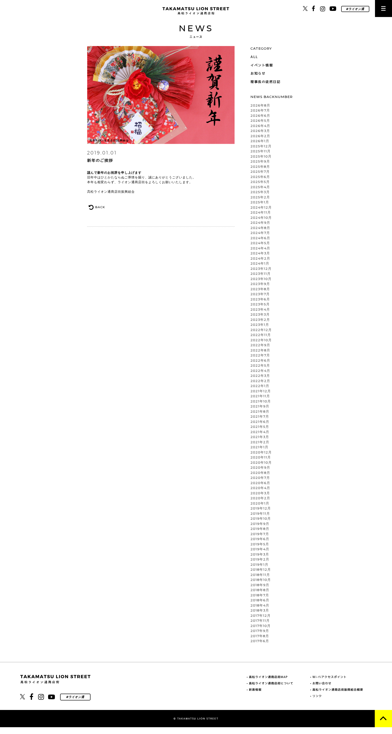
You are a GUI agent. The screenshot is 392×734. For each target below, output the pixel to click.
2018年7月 (259, 595)
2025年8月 (260, 166)
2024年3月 (260, 253)
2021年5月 (259, 426)
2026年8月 (260, 105)
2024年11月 (260, 212)
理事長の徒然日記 (265, 81)
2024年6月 (260, 238)
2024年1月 (259, 263)
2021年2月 (259, 442)
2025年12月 (261, 146)
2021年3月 (259, 437)
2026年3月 (260, 131)
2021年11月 (260, 396)
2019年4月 (259, 549)
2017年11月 (260, 620)
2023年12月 (261, 268)
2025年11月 (260, 151)
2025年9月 (260, 161)
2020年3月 (260, 493)
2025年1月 (259, 202)
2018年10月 (260, 580)
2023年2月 (260, 319)
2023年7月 (260, 294)
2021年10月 (260, 401)
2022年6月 (260, 360)
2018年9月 (259, 585)
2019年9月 (259, 524)
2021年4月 (259, 432)
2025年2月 (260, 197)
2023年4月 (260, 309)
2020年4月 (260, 488)
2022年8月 (260, 350)
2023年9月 (260, 284)
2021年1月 (259, 447)
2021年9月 (259, 406)
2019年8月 (259, 529)
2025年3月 (260, 192)
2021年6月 (259, 421)
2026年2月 (260, 136)
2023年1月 (259, 324)
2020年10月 (261, 462)
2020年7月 (260, 478)
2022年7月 (260, 355)
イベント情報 (261, 65)
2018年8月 (259, 590)
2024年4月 (260, 248)
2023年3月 (260, 314)
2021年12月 (260, 391)
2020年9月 (260, 467)
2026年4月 (260, 126)
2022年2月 (260, 381)
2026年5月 (260, 120)
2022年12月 (261, 330)
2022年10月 (261, 340)
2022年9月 (260, 345)
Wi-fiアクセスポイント (329, 677)
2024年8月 (260, 228)
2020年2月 (260, 498)
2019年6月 (259, 539)
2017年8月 (259, 636)
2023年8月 (260, 289)
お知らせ (257, 73)
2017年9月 (259, 631)
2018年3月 (259, 610)
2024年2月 (260, 258)
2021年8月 (259, 411)
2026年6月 (260, 115)
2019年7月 (259, 534)
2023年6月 (260, 299)
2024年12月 (261, 207)
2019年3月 (259, 554)
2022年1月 (259, 386)
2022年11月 (260, 335)
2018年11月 (260, 575)
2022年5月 (260, 365)
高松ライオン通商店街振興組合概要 (337, 690)
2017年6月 (259, 641)
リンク (317, 696)
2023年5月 (260, 304)
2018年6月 (259, 600)
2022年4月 (260, 370)
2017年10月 (260, 626)
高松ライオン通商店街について (271, 683)
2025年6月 (260, 177)
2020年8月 (260, 473)
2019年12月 (260, 508)
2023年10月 (261, 279)
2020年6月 (260, 483)
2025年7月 (260, 171)
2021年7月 (259, 416)
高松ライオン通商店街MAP (268, 677)
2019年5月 (259, 544)
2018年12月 (260, 569)
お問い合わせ (321, 683)
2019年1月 (259, 564)
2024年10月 (261, 217)
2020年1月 (259, 503)
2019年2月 (259, 559)
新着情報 (255, 690)
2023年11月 (260, 273)
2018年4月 (259, 605)
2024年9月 (260, 222)
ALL (254, 56)
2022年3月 (260, 375)
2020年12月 (261, 452)
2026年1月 (259, 141)
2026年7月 (260, 110)
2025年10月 (261, 156)
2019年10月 (260, 518)
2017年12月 (260, 615)
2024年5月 (260, 243)
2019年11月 (260, 513)
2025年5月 (260, 182)
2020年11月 (260, 457)
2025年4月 (260, 187)
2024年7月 (260, 233)
